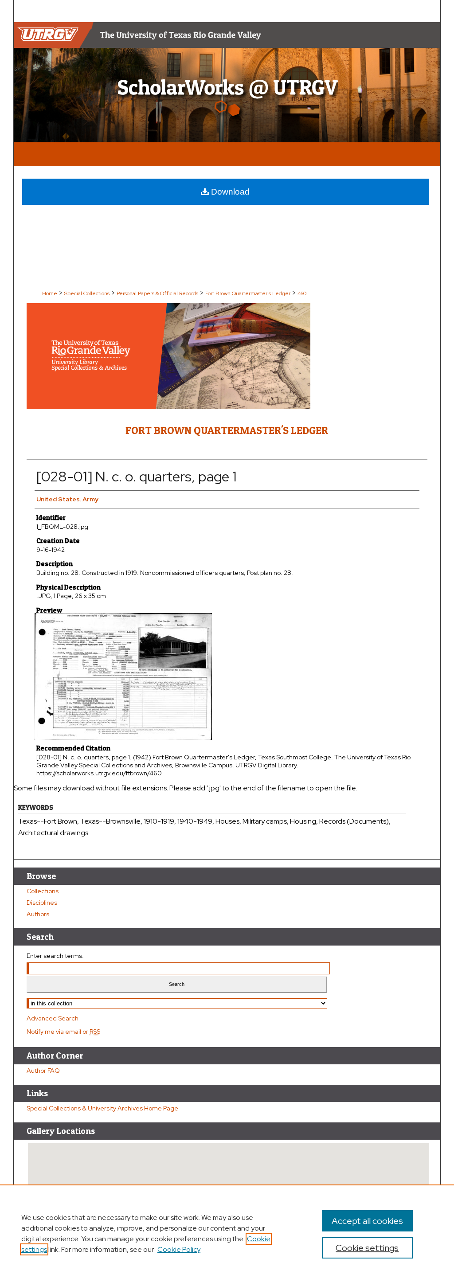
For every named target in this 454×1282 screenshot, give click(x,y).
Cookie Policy (178, 1249)
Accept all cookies (367, 1221)
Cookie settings (367, 1248)
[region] (227, 1233)
